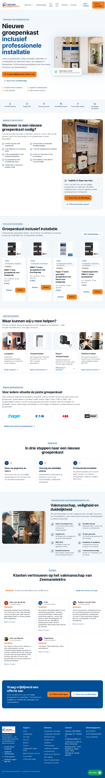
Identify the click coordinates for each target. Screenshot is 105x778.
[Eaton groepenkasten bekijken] (40, 416)
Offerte (20, 290)
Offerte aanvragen (98, 5)
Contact (73, 5)
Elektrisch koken (49, 737)
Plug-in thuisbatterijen (51, 760)
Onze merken (27, 756)
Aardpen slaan (49, 740)
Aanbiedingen (41, 5)
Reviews (65, 5)
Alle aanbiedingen (91, 234)
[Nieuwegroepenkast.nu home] (11, 4)
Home (25, 731)
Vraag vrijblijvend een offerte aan (20, 74)
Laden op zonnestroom (52, 754)
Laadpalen (47, 743)
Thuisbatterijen (49, 745)
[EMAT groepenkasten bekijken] (91, 416)
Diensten (28, 5)
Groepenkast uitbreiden (52, 734)
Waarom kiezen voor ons (31, 753)
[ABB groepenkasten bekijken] (65, 416)
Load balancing (49, 751)
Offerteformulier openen (79, 204)
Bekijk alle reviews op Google (87, 590)
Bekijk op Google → (10, 622)
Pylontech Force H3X (51, 763)
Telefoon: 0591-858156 (73, 731)
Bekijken (9, 290)
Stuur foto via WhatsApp (17, 81)
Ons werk (51, 5)
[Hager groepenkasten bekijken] (14, 416)
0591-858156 (86, 5)
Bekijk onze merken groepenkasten (18, 426)
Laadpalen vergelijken (51, 748)
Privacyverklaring (92, 737)
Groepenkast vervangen (52, 731)
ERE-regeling (48, 757)
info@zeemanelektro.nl (73, 739)
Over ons (57, 5)
